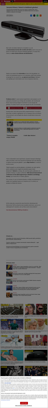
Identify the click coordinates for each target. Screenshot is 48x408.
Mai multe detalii (8, 382)
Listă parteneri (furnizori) (5, 400)
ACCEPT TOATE (24, 403)
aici (13, 388)
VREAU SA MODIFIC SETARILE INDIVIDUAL (23, 405)
